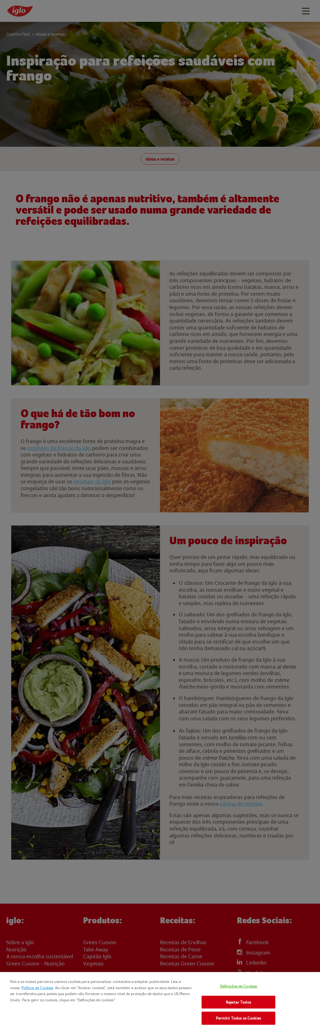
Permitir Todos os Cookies (238, 1018)
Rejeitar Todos (238, 1002)
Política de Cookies (37, 987)
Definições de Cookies (238, 986)
